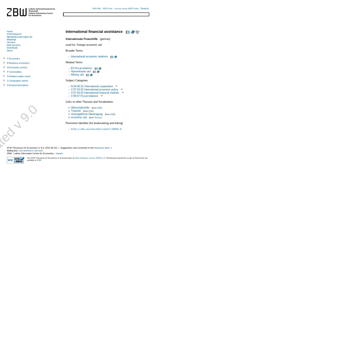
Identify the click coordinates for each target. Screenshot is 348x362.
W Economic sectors (17, 67)
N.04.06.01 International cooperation (92, 86)
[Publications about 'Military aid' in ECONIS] (91, 74)
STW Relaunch (14, 34)
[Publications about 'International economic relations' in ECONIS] (115, 56)
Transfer (76, 110)
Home (10, 31)
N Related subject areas (19, 76)
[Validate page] (16, 162)
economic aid (79, 117)
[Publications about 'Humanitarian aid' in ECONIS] (98, 71)
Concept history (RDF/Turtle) (126, 9)
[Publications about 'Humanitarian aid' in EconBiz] (94, 71)
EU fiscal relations (81, 68)
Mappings (11, 39)
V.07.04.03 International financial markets (95, 92)
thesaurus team (102, 148)
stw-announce (26, 150)
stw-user (38, 150)
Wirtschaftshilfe (80, 107)
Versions (11, 42)
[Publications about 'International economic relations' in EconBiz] (112, 56)
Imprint (59, 153)
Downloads (12, 48)
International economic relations (89, 56)
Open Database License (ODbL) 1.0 (90, 158)
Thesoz (97, 117)
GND (99, 108)
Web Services (14, 45)
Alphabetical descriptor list (19, 37)
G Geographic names (17, 81)
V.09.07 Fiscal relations (84, 95)
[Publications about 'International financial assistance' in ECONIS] (133, 32)
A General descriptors (17, 85)
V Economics (13, 58)
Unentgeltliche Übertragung (87, 114)
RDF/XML (97, 9)
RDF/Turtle (107, 9)
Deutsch (145, 8)
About (9, 50)
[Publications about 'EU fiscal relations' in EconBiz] (96, 68)
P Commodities (14, 72)
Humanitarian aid (80, 71)
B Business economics (18, 63)
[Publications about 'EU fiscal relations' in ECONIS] (100, 68)
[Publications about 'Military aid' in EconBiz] (87, 74)
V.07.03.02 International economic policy (94, 89)
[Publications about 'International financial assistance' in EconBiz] (127, 32)
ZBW (39, 160)
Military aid (77, 74)
